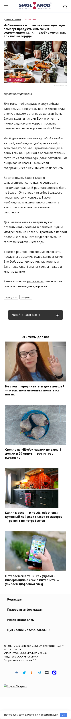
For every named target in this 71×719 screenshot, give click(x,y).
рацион (25, 297)
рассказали (35, 281)
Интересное (15, 79)
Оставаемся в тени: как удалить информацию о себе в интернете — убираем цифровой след (32, 580)
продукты (11, 297)
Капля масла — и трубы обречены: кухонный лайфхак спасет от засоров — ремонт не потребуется (33, 517)
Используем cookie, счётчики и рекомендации (31, 714)
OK (63, 714)
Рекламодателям (21, 620)
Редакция (15, 599)
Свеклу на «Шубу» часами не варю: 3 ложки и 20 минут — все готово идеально (33, 453)
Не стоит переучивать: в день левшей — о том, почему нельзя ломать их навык (34, 390)
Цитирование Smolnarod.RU (28, 630)
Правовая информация (25, 610)
